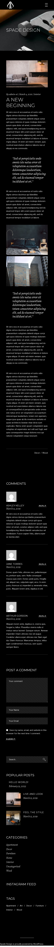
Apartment (11, 905)
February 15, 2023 (17, 786)
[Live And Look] (13, 799)
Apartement (12, 845)
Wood (45, 453)
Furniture (11, 853)
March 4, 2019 (25, 94)
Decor (37, 453)
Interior (37, 94)
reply (42, 506)
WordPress (38, 944)
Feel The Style (33, 812)
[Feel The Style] (13, 818)
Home (9, 858)
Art (21, 905)
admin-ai (13, 94)
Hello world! (18, 782)
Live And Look (33, 794)
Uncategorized (13, 866)
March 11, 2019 (30, 798)
